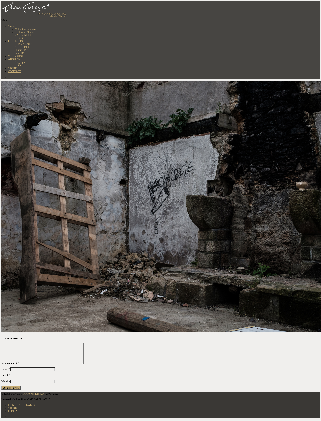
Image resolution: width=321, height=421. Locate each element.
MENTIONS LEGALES (21, 405)
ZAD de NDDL (23, 35)
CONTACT (14, 71)
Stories (11, 26)
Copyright (20, 62)
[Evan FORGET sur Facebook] (164, 77)
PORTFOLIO (15, 41)
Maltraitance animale (26, 29)
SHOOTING (22, 50)
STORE (12, 68)
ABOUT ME (15, 59)
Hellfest (19, 38)
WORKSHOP (15, 56)
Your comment (10, 363)
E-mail (5, 375)
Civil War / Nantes (24, 32)
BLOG (18, 65)
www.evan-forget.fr (33, 393)
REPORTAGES (23, 44)
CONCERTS (22, 47)
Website (5, 381)
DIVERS (20, 53)
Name (5, 369)
